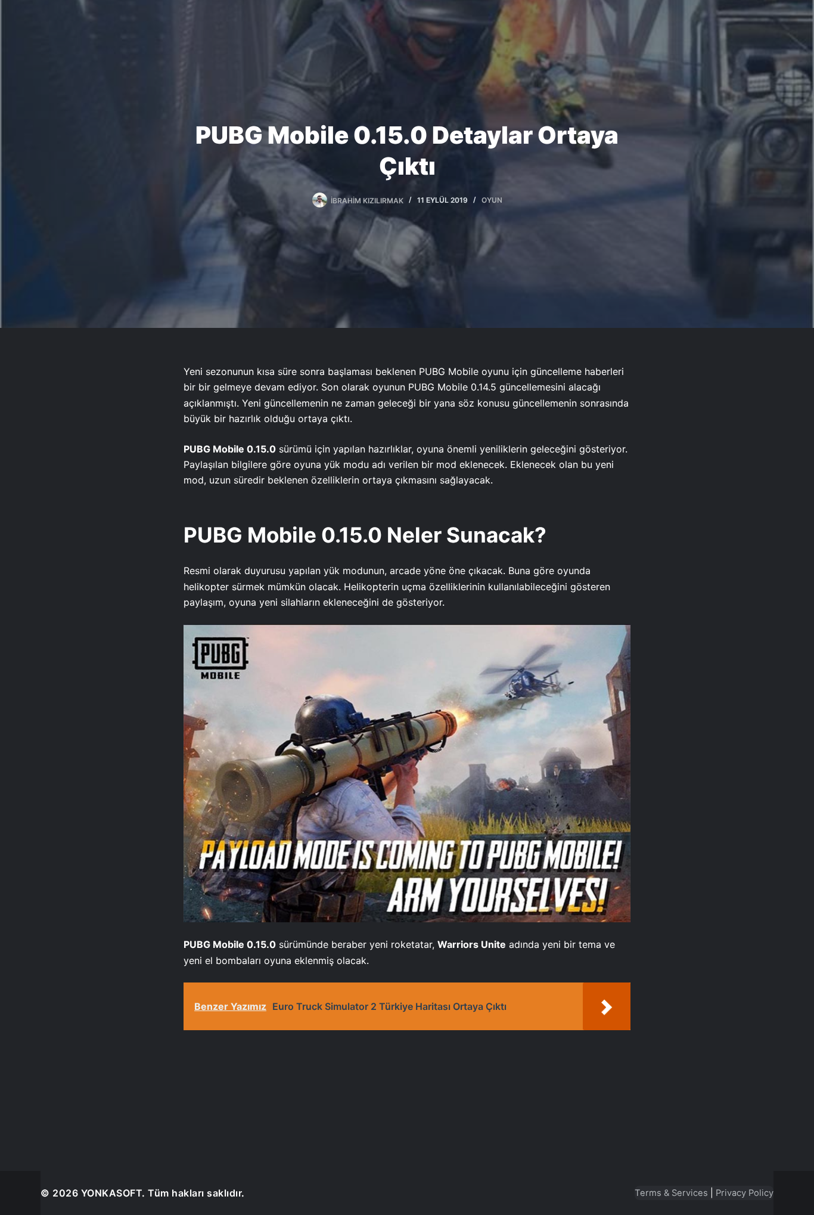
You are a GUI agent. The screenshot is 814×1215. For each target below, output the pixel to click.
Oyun (491, 200)
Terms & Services (671, 1193)
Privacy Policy (744, 1193)
